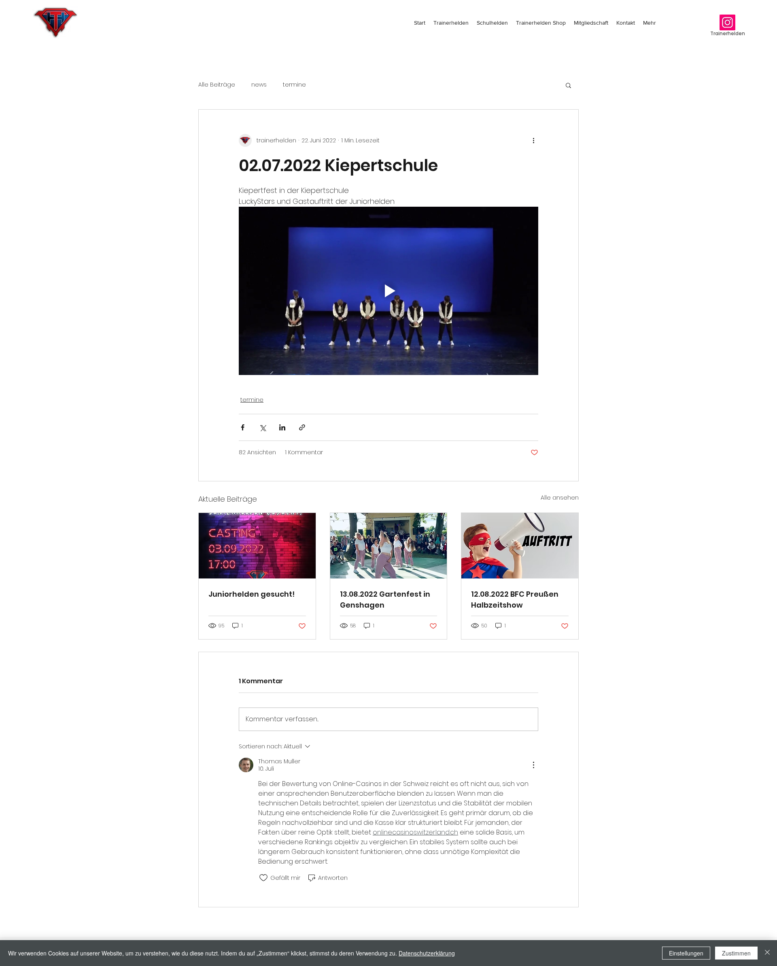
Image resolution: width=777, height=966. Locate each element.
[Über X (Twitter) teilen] (262, 427)
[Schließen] (767, 953)
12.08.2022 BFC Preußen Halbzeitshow (514, 599)
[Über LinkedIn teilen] (282, 427)
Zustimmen (736, 953)
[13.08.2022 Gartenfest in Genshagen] (388, 545)
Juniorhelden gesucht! (251, 594)
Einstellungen (686, 953)
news (259, 85)
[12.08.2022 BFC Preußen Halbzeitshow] (519, 545)
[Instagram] (727, 22)
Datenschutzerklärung (427, 953)
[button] (568, 85)
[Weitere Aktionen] (533, 140)
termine (294, 85)
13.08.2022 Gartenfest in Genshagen (385, 599)
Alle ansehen (560, 498)
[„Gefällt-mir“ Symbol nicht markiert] (263, 878)
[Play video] (388, 291)
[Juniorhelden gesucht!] (257, 545)
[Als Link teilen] (302, 427)
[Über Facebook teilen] (242, 427)
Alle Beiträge (216, 85)
